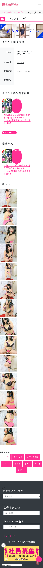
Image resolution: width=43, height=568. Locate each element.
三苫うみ (20, 63)
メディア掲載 (32, 457)
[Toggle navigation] (38, 3)
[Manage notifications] (37, 563)
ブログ (27, 464)
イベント (6, 464)
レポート (21, 470)
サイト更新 (17, 457)
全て (7, 457)
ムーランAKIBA (23, 71)
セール (37, 464)
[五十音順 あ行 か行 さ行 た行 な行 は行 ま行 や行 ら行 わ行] (21, 513)
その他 (17, 464)
